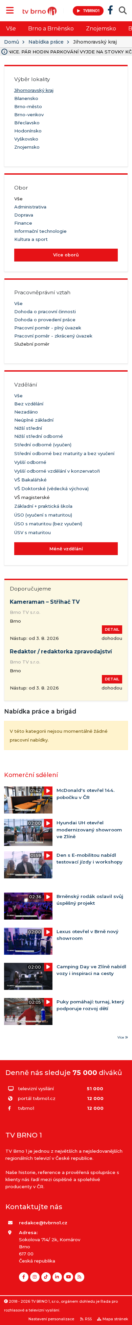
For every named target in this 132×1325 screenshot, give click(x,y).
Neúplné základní (33, 420)
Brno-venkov (29, 114)
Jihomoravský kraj (33, 90)
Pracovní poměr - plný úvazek (47, 327)
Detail (112, 629)
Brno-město (28, 106)
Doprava (23, 215)
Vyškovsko (26, 139)
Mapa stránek (115, 1319)
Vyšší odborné (30, 462)
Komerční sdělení (31, 774)
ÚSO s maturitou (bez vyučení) (48, 523)
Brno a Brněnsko (51, 28)
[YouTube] (68, 1277)
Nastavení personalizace (51, 1319)
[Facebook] (23, 1277)
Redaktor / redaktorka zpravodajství (61, 651)
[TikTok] (46, 1277)
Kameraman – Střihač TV (45, 602)
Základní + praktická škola (43, 506)
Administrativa (30, 206)
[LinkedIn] (57, 1277)
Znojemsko (101, 28)
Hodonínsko (28, 130)
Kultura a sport (31, 239)
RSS (88, 1319)
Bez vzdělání (28, 403)
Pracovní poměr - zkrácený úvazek (53, 336)
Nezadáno (26, 412)
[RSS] (79, 1277)
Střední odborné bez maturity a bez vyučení (64, 453)
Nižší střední (28, 428)
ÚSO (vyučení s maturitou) (43, 515)
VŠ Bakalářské (30, 479)
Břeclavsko (27, 122)
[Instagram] (35, 1277)
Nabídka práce (46, 42)
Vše (11, 28)
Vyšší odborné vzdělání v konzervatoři (57, 471)
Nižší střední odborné (38, 436)
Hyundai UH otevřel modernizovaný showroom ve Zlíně (89, 829)
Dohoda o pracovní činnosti (45, 311)
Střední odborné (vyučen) (42, 444)
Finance (23, 223)
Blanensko (26, 98)
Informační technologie (40, 231)
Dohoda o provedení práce (44, 319)
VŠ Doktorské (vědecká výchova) (51, 488)
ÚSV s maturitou (32, 532)
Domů (11, 42)
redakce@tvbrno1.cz (43, 1222)
